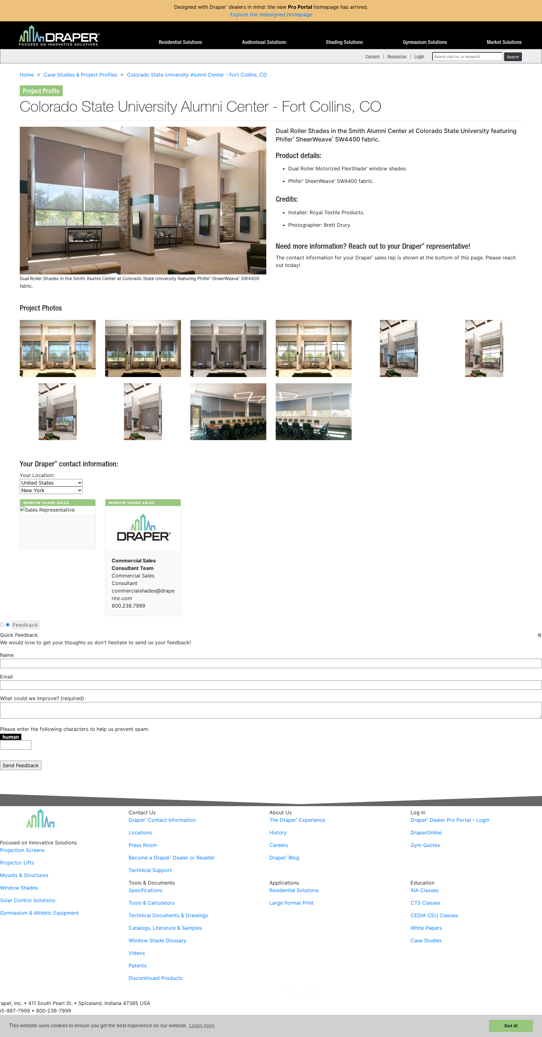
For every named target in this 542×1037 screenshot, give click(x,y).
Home (27, 75)
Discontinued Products (156, 978)
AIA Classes (424, 890)
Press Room (143, 845)
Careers (372, 56)
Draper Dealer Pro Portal (441, 820)
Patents (137, 965)
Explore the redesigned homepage (271, 14)
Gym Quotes (425, 845)
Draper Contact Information (162, 820)
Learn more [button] (202, 1025)
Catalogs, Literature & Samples (165, 928)
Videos (137, 953)
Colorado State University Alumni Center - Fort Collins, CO (197, 75)
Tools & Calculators (152, 903)
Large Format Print (291, 903)
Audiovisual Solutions (264, 42)
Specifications (145, 890)
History (278, 832)
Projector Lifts (17, 862)
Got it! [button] (511, 1025)
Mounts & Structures (24, 875)
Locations (140, 832)
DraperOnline (426, 832)
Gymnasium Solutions (425, 42)
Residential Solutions (180, 42)
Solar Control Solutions (27, 900)
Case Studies (426, 940)
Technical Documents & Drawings (168, 915)
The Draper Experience (297, 820)
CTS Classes (425, 903)
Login (419, 56)
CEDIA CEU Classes (434, 915)
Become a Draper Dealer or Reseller (172, 857)
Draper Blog (284, 857)
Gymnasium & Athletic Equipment (39, 913)
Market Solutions (504, 42)
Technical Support (150, 870)
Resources (397, 56)
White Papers (426, 928)
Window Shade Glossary (157, 940)
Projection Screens (22, 850)
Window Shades (19, 888)
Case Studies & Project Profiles (80, 75)
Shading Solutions (344, 42)
